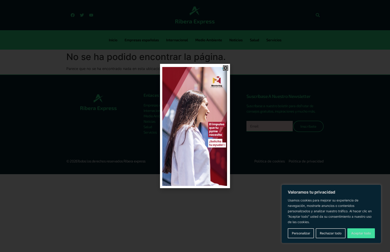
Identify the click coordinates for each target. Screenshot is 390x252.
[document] (195, 126)
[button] (225, 68)
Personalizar (301, 233)
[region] (331, 214)
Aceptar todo (361, 233)
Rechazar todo (330, 233)
